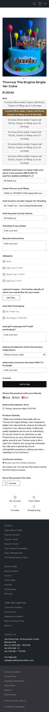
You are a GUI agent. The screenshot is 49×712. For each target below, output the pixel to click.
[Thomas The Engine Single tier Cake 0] (24, 47)
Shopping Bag (34, 510)
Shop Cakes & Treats (13, 530)
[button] (34, 4)
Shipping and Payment (13, 616)
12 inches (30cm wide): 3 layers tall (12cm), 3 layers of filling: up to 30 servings (25, 159)
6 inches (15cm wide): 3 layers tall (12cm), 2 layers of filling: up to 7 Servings (24, 104)
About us (8, 625)
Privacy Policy (10, 612)
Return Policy (9, 685)
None (8, 261)
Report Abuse (10, 694)
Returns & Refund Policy (14, 621)
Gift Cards (8, 594)
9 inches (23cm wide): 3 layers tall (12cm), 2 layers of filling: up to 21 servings (24, 135)
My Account (15, 501)
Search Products (11, 571)
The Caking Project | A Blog (16, 557)
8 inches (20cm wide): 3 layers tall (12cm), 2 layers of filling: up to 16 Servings (24, 123)
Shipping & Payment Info (14, 681)
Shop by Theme (11, 539)
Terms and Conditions (13, 607)
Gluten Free (15, 274)
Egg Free (14, 281)
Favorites (15, 510)
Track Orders (34, 501)
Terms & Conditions (12, 672)
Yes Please (16, 318)
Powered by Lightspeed (14, 707)
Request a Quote (11, 544)
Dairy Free (14, 268)
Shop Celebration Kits (13, 553)
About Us (8, 690)
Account (7, 576)
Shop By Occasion (12, 535)
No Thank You (12, 311)
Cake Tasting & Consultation (16, 548)
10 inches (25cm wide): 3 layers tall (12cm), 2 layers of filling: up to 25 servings (25, 147)
